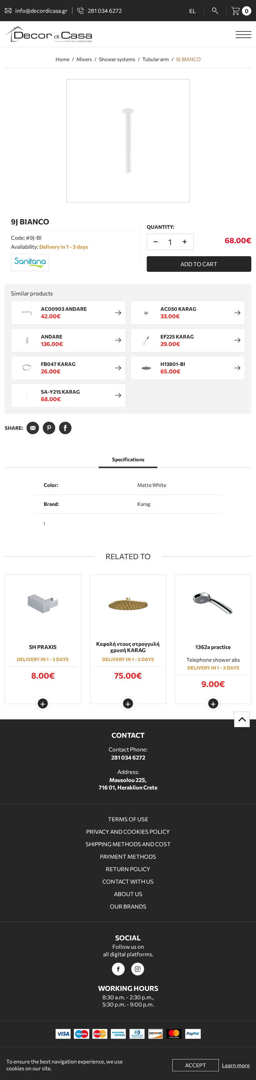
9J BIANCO (188, 59)
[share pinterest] (49, 427)
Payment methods (128, 856)
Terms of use (128, 819)
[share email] (32, 427)
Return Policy (128, 869)
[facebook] (118, 969)
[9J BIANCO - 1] (128, 140)
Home (62, 59)
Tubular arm (155, 59)
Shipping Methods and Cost (128, 844)
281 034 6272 (128, 757)
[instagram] (137, 969)
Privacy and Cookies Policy (128, 831)
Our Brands (128, 906)
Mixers (84, 59)
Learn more (236, 1065)
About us (128, 894)
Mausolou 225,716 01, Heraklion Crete (128, 783)
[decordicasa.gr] (48, 34)
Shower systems (117, 59)
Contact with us (128, 881)
